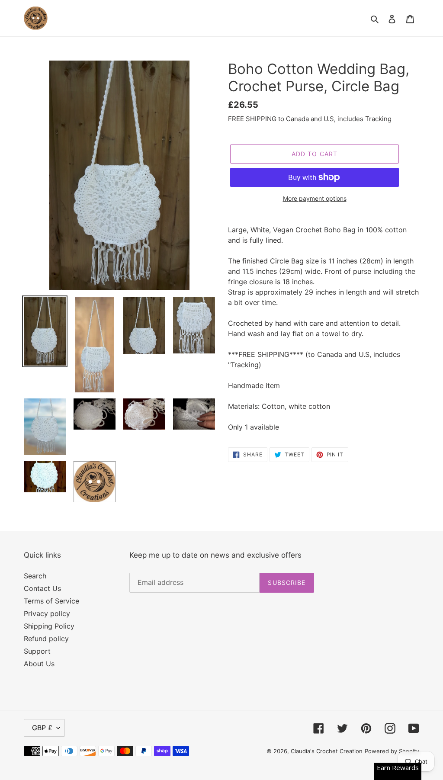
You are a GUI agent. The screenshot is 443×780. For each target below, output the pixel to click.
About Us (39, 663)
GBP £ (42, 727)
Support (37, 651)
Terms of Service (51, 601)
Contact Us (42, 588)
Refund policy (46, 638)
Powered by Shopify (392, 751)
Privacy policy (47, 613)
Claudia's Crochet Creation (327, 751)
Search (35, 575)
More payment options (315, 198)
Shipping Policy (49, 626)
